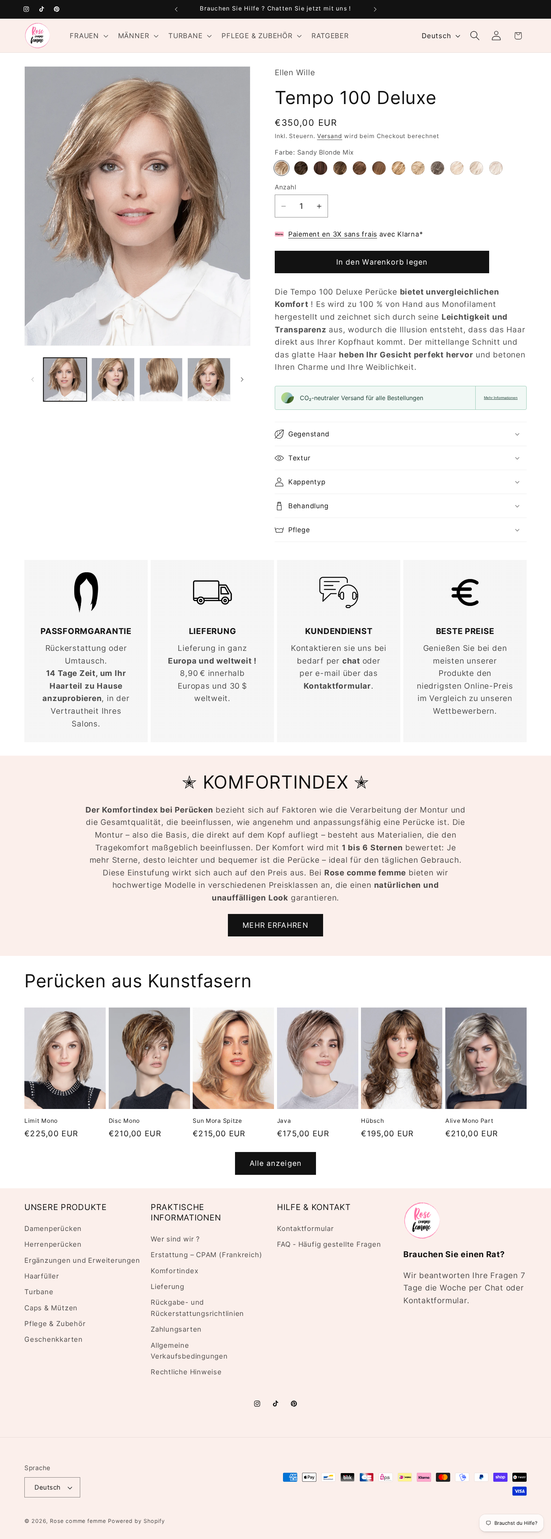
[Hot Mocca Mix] (379, 168)
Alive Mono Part (469, 1120)
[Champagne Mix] (418, 168)
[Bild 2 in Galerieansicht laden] (113, 379)
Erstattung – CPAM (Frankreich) (206, 1254)
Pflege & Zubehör (54, 1323)
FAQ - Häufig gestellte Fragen (329, 1244)
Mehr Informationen (501, 398)
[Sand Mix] (398, 168)
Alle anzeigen (276, 1163)
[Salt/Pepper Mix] (437, 168)
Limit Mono (41, 1120)
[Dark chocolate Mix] (320, 168)
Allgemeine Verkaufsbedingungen (189, 1350)
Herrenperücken (53, 1244)
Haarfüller (41, 1276)
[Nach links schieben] (32, 379)
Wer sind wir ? (175, 1239)
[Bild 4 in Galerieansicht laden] (209, 379)
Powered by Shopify (136, 1521)
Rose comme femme (78, 1521)
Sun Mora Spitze (217, 1120)
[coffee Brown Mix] (340, 168)
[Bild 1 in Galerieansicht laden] (65, 379)
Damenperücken (53, 1228)
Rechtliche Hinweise (186, 1372)
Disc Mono (124, 1120)
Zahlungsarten (176, 1329)
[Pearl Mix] (457, 168)
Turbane (38, 1291)
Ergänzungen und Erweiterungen (82, 1260)
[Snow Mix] (476, 168)
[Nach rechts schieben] (242, 379)
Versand (329, 136)
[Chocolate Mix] (359, 168)
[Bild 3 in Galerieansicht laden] (161, 379)
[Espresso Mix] (301, 168)
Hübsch (372, 1120)
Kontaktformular (305, 1228)
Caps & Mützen (51, 1308)
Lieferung (167, 1286)
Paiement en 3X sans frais (332, 234)
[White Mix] (496, 168)
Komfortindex (174, 1271)
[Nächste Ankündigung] (375, 9)
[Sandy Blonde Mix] (281, 168)
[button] (88, 35)
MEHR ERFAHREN (275, 925)
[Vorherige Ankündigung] (176, 9)
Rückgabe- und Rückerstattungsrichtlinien (197, 1307)
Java (284, 1120)
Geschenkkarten (53, 1339)
